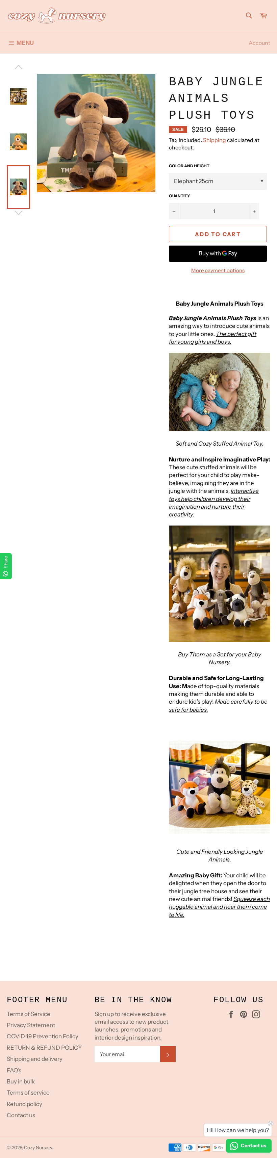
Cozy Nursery (38, 1147)
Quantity (179, 195)
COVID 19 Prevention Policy (42, 1036)
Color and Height (189, 165)
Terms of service (28, 1092)
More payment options (218, 270)
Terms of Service (28, 1014)
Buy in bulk (21, 1081)
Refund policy (24, 1104)
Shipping (214, 140)
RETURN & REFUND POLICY (44, 1047)
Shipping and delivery (34, 1058)
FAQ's (14, 1070)
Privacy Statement (31, 1025)
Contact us (21, 1115)
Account (259, 42)
